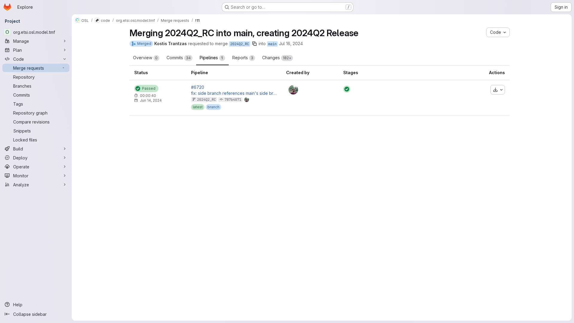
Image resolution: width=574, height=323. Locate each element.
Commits (179, 57)
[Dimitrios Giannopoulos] (293, 90)
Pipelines (211, 57)
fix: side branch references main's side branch (234, 93)
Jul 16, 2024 (291, 43)
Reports (242, 57)
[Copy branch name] (254, 43)
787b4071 (233, 99)
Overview (145, 57)
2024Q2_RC (239, 44)
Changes (276, 57)
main (272, 44)
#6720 (197, 87)
